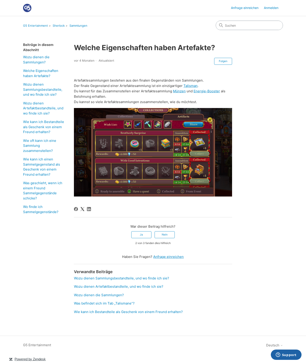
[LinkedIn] (89, 209)
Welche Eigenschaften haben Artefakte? (40, 73)
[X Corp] (82, 209)
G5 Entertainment (35, 25)
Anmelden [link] (271, 8)
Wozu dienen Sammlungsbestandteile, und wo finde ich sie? (42, 89)
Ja (141, 234)
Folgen (223, 61)
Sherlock (59, 25)
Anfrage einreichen (245, 8)
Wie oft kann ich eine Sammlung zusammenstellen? (39, 145)
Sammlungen (78, 25)
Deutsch (273, 345)
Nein (165, 234)
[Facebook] (76, 209)
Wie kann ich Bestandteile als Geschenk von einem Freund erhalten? (43, 127)
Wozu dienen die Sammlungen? (36, 59)
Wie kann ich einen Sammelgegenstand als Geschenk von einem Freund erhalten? (41, 167)
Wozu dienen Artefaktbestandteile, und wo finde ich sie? (43, 108)
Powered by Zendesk (30, 359)
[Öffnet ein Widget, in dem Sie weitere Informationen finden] (286, 355)
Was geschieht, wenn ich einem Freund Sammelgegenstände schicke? (42, 190)
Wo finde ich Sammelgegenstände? (40, 209)
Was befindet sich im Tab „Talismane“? (104, 303)
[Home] (27, 8)
